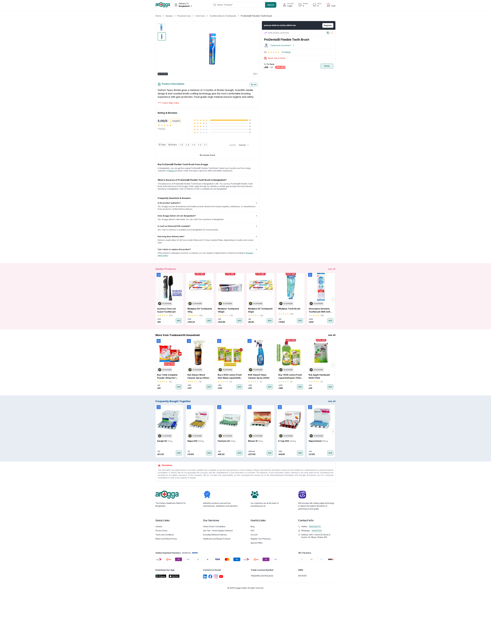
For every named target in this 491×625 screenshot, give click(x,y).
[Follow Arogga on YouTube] (221, 576)
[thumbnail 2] (162, 36)
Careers (158, 526)
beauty (172, 171)
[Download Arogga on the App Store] (174, 576)
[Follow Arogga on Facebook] (210, 576)
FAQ (252, 530)
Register (328, 25)
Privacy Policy (161, 530)
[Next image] (254, 48)
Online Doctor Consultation (214, 526)
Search (270, 5)
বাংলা (254, 84)
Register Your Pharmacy (261, 539)
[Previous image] (170, 49)
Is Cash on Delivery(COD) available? (174, 226)
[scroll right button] (333, 299)
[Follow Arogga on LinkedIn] (205, 576)
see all (332, 269)
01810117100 (317, 530)
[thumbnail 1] (162, 27)
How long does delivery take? (171, 236)
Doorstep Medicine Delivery (215, 535)
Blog (252, 526)
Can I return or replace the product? (174, 249)
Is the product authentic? (169, 203)
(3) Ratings (286, 52)
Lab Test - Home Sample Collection (218, 530)
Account (254, 535)
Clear (163, 145)
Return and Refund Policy (166, 539)
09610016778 (315, 526)
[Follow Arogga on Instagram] (216, 576)
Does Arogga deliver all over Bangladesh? (177, 216)
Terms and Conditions (164, 535)
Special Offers (257, 543)
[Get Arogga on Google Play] (160, 576)
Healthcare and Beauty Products (216, 539)
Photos (174, 145)
